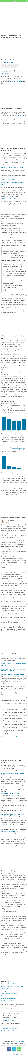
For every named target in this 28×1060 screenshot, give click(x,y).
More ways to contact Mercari (8, 1000)
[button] (26, 1)
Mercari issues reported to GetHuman (10, 737)
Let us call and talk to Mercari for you (12, 167)
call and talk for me (17, 448)
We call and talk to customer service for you (12, 986)
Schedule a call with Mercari (8, 369)
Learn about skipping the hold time (9, 198)
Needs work (21, 1041)
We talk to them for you (7, 71)
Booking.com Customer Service (9, 1028)
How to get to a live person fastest (9, 991)
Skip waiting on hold (19, 71)
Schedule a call (4, 73)
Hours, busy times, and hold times (9, 993)
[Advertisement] (14, 96)
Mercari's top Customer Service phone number (12, 984)
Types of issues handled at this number (11, 995)
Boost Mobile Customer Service (9, 1031)
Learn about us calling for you (8, 179)
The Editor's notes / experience (8, 998)
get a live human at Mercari (16, 81)
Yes (16, 1041)
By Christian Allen (9, 520)
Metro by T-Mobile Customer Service (10, 1026)
